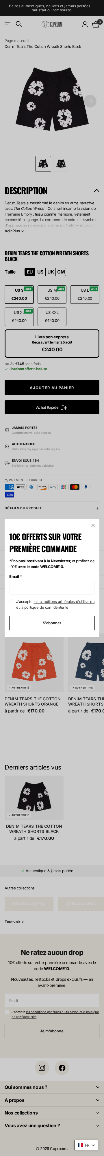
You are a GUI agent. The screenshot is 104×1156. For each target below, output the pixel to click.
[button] (86, 1145)
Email (15, 576)
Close (93, 525)
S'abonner (52, 623)
